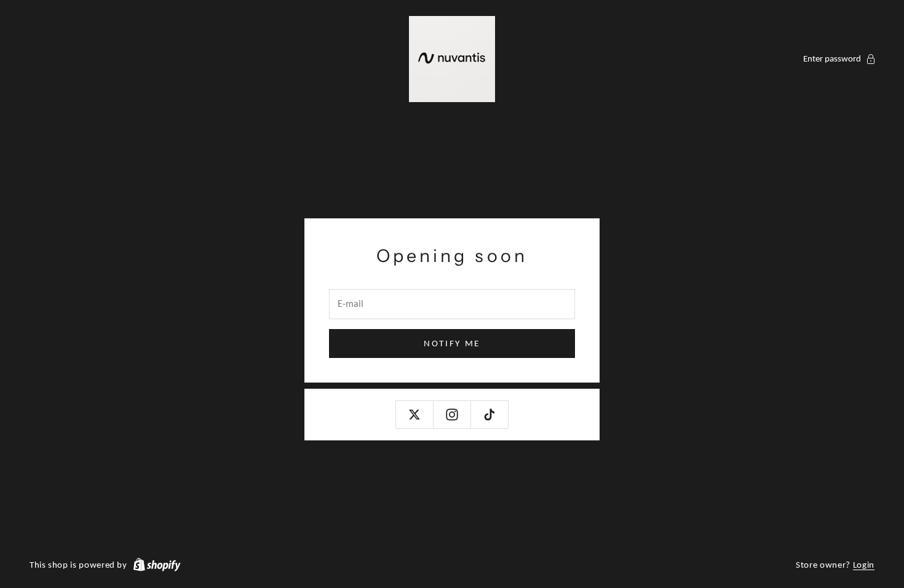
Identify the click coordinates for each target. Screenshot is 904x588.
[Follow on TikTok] (489, 414)
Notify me (452, 343)
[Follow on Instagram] (452, 414)
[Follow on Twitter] (414, 414)
